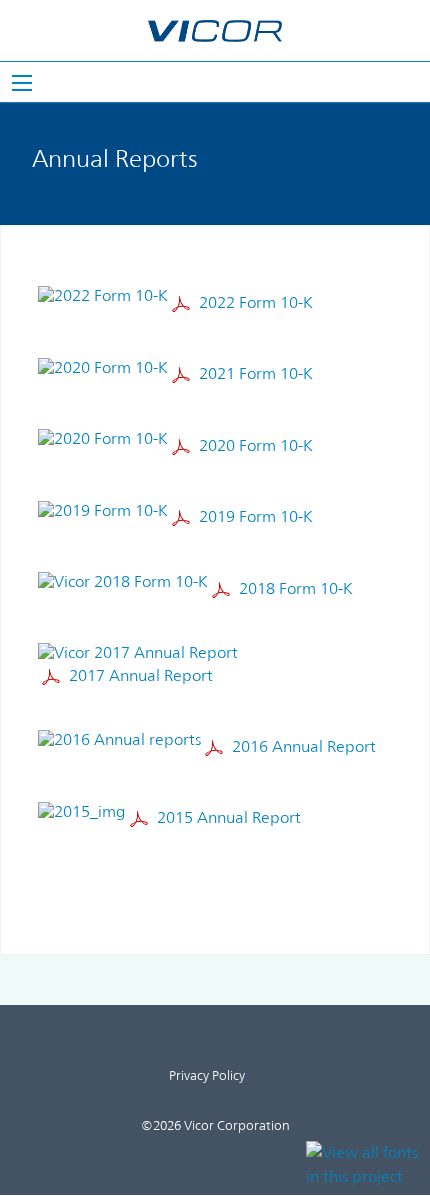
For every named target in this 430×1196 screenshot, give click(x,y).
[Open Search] (22, 83)
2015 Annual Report (229, 817)
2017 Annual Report (141, 675)
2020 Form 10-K (256, 445)
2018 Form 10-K (296, 588)
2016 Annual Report (304, 746)
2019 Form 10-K (256, 516)
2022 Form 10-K (256, 302)
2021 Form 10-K (256, 374)
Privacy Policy (207, 1076)
